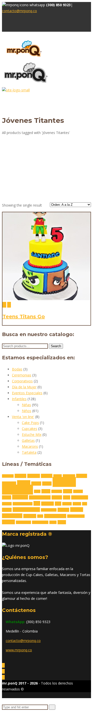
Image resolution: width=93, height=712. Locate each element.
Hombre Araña (40, 497)
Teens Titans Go (23, 316)
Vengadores (23, 522)
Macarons (30, 446)
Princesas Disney (26, 509)
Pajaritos (47, 503)
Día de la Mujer (24, 387)
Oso (36, 503)
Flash (37, 491)
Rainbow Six (49, 510)
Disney (23, 483)
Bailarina (33, 476)
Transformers (76, 516)
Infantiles (19, 398)
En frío (47, 483)
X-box (53, 522)
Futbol (67, 491)
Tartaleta (29, 452)
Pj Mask (67, 503)
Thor (40, 516)
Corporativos (22, 381)
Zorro (62, 522)
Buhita (57, 476)
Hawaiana (20, 497)
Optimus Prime (22, 503)
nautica (7, 503)
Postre (7, 510)
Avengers (8, 476)
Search (56, 346)
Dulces (36, 483)
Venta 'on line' (23, 416)
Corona (81, 476)
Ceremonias (21, 375)
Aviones (20, 476)
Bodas (17, 369)
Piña (58, 503)
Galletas (28, 440)
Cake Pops (30, 422)
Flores (45, 491)
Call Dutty (69, 476)
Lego (66, 497)
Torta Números (55, 516)
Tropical (8, 522)
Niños (26, 410)
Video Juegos (40, 522)
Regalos (63, 510)
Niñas (26, 404)
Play (84, 503)
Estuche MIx (31, 434)
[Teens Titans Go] (4, 305)
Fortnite (56, 491)
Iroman (57, 497)
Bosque (46, 476)
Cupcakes (29, 428)
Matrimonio (79, 497)
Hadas (6, 497)
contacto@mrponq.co (19, 10)
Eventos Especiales (27, 393)
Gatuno (78, 491)
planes (77, 503)
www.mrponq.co (19, 650)
